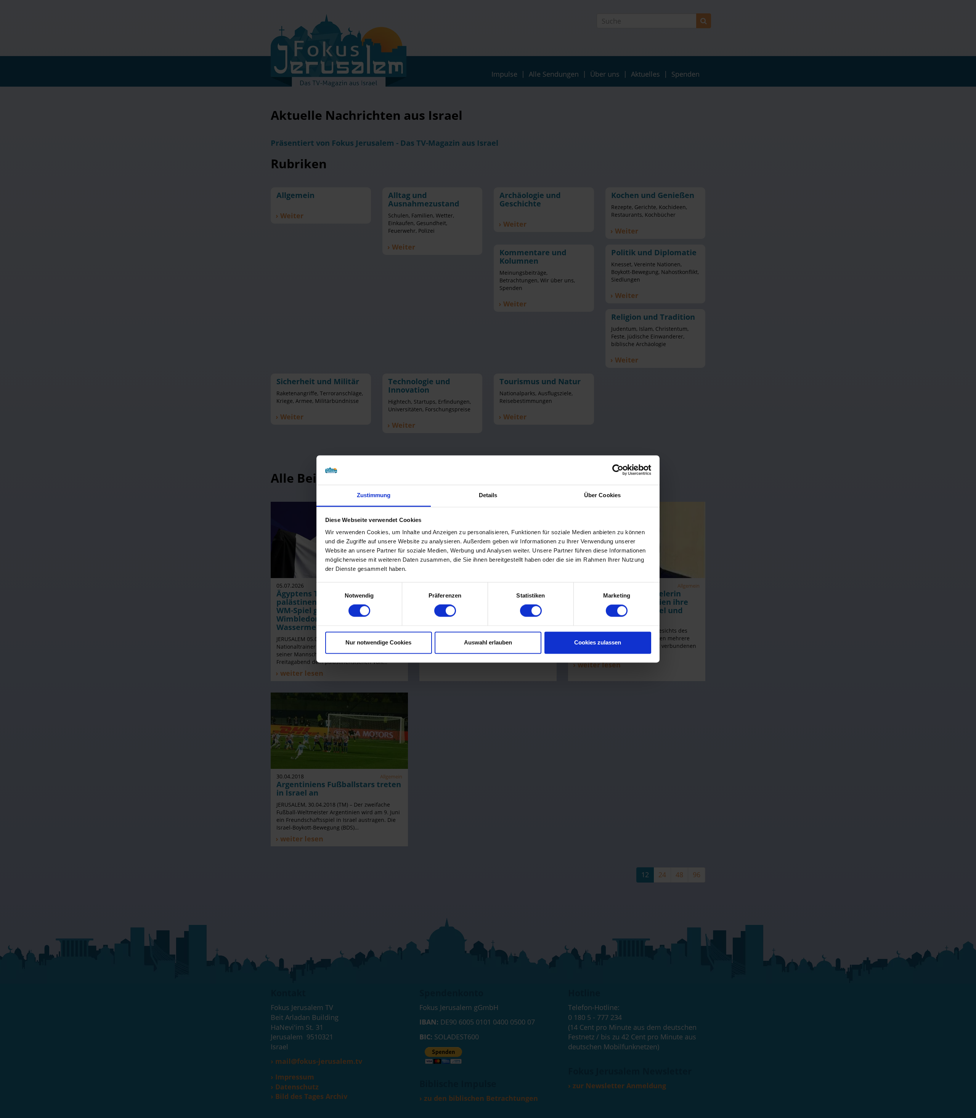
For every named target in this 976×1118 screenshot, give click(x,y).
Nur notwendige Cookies (378, 642)
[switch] (445, 611)
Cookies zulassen (597, 642)
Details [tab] (488, 495)
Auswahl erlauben (488, 642)
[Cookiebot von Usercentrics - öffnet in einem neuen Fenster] (617, 470)
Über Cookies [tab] (602, 495)
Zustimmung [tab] (374, 495)
